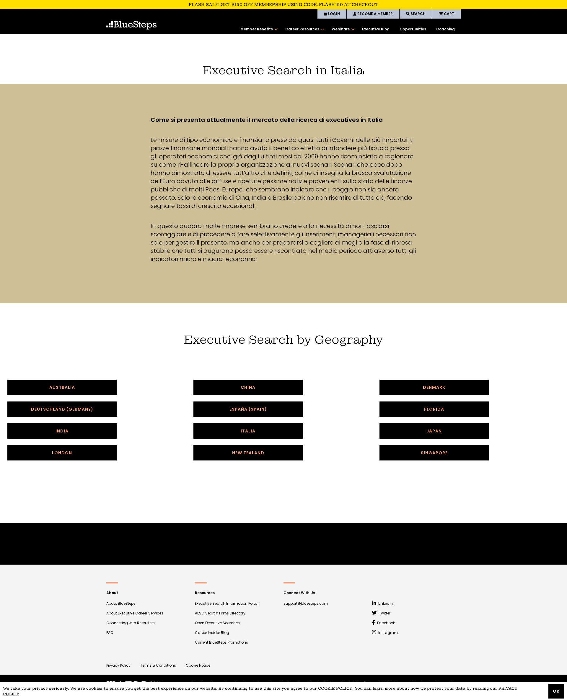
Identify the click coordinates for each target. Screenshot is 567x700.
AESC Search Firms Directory (220, 613)
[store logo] (131, 25)
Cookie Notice (198, 665)
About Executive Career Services (134, 613)
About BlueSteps (121, 603)
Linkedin (385, 603)
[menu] (347, 29)
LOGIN (333, 13)
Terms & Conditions (158, 665)
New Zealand (248, 453)
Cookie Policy (335, 688)
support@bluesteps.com (306, 603)
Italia (248, 431)
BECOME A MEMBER (374, 13)
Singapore (434, 453)
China (248, 387)
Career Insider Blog (212, 632)
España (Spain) (248, 409)
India (62, 431)
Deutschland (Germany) (62, 409)
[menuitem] (258, 29)
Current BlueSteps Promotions (221, 642)
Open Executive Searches (217, 622)
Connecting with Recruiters (130, 622)
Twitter (384, 613)
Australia (62, 387)
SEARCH (418, 13)
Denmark (434, 387)
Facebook (385, 622)
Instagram (387, 632)
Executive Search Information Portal (226, 603)
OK (556, 691)
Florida (434, 409)
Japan (434, 431)
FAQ (109, 632)
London (62, 453)
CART (448, 13)
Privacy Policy (118, 665)
